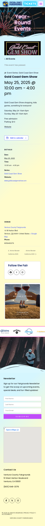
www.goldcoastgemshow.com (15, 180)
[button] (40, 3)
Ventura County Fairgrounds (15, 227)
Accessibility (7, 514)
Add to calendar (16, 138)
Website (7, 126)
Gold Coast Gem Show (13, 173)
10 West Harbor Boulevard (16, 478)
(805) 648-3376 (11, 486)
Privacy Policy (29, 513)
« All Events (9, 58)
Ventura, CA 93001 (12, 481)
